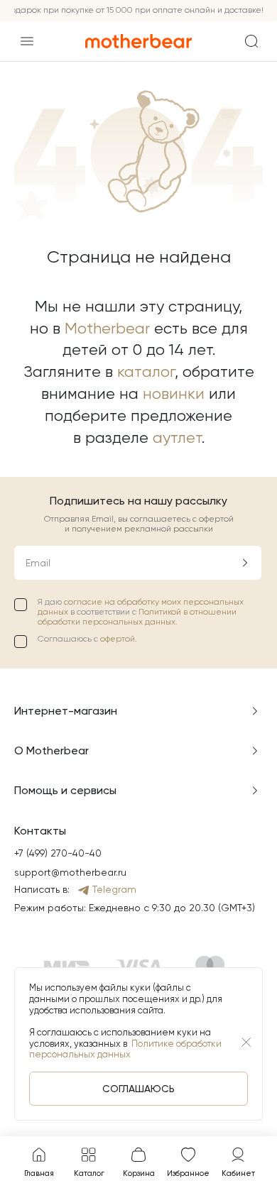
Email (38, 562)
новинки (174, 393)
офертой (117, 639)
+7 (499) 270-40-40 (58, 853)
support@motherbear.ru (70, 872)
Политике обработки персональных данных (125, 1049)
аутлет (177, 437)
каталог (146, 371)
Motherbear (107, 328)
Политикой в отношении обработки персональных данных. (137, 617)
